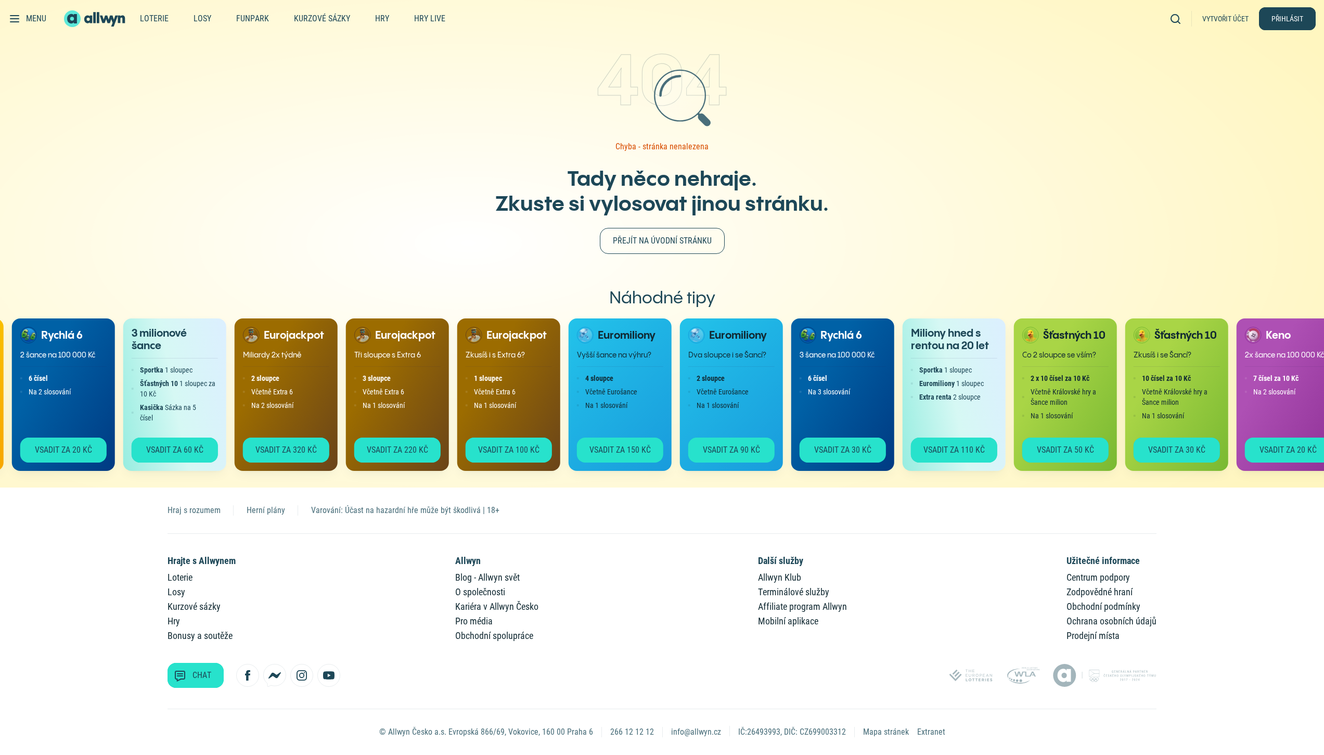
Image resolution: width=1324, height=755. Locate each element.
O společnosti (480, 591)
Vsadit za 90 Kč (723, 450)
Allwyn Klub (779, 577)
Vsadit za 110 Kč (945, 450)
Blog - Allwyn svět (487, 577)
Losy (202, 18)
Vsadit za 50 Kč (1057, 450)
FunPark (252, 18)
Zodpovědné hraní (1099, 591)
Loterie (154, 18)
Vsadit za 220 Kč (389, 450)
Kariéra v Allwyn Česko (496, 606)
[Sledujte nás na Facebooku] (247, 675)
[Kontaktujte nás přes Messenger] (274, 675)
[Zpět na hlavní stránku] (95, 18)
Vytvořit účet (1225, 19)
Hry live (429, 18)
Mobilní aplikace (788, 621)
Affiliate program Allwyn (802, 606)
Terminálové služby (793, 591)
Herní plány (266, 510)
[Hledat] (1179, 18)
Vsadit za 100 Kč (500, 450)
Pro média (474, 621)
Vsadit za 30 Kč (834, 450)
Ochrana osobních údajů (1111, 621)
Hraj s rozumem (194, 510)
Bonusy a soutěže (200, 635)
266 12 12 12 (632, 732)
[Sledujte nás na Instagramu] (301, 675)
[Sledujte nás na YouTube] (328, 675)
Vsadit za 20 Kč (55, 450)
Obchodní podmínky (1103, 606)
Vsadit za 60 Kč (166, 450)
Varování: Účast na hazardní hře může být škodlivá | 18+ (405, 510)
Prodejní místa (1093, 635)
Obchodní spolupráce (494, 635)
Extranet (931, 732)
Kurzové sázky (322, 18)
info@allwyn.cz (696, 732)
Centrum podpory (1098, 577)
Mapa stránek (886, 732)
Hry (382, 18)
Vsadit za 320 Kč (277, 450)
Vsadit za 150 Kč (611, 450)
